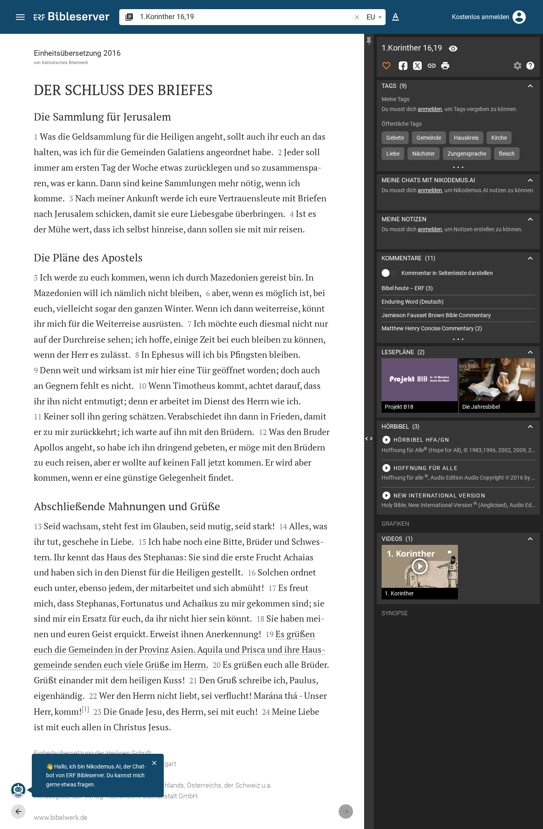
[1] (85, 708)
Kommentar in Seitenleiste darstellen (447, 273)
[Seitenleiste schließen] (369, 438)
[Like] (386, 65)
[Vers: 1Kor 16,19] (453, 48)
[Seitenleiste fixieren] (369, 41)
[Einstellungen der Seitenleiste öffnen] (517, 65)
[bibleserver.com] (71, 17)
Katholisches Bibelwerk (65, 62)
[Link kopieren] (431, 65)
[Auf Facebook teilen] (403, 65)
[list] (458, 308)
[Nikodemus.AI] (18, 790)
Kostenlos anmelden (480, 17)
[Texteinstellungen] (395, 17)
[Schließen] (154, 763)
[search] (246, 16)
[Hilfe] (530, 65)
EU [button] (371, 17)
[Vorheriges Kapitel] (18, 811)
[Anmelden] (519, 17)
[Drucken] (445, 65)
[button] (20, 17)
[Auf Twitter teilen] (417, 65)
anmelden (430, 109)
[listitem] (458, 288)
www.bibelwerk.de (60, 817)
